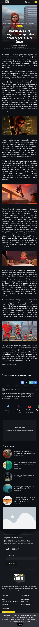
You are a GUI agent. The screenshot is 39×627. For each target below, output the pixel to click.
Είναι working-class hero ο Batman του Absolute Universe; (24, 476)
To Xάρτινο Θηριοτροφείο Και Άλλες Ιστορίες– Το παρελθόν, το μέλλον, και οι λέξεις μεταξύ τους (24, 499)
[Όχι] (37, 620)
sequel (29, 375)
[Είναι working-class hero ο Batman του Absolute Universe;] (7, 477)
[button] (3, 2)
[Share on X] (27, 382)
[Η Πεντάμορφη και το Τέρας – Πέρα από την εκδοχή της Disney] (7, 488)
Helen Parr (13, 375)
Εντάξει (20, 624)
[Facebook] (8, 409)
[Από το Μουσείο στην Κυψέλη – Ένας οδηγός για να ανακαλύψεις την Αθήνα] (7, 465)
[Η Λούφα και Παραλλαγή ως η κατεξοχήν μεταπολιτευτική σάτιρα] (7, 453)
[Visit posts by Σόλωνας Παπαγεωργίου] (3, 389)
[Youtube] (29, 409)
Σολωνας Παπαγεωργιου (21, 45)
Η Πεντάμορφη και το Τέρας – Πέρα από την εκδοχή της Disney (24, 487)
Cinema (19, 26)
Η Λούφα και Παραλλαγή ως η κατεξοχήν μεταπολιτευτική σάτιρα (24, 452)
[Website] (36, 389)
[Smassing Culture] (7, 2)
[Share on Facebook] (22, 382)
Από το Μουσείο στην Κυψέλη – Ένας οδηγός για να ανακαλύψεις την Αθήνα (25, 464)
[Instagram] (19, 409)
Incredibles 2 (22, 375)
